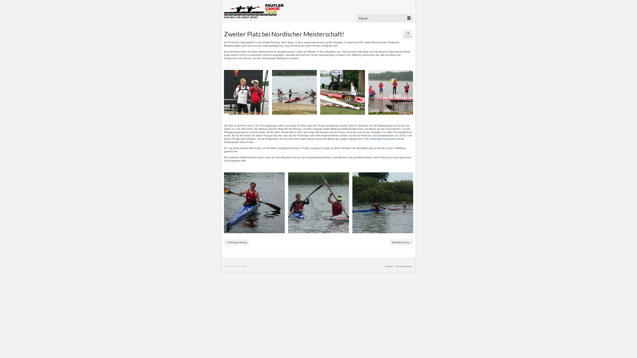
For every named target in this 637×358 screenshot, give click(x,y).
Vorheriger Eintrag (237, 242)
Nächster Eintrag (400, 242)
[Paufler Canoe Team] (254, 10)
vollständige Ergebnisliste (382, 138)
